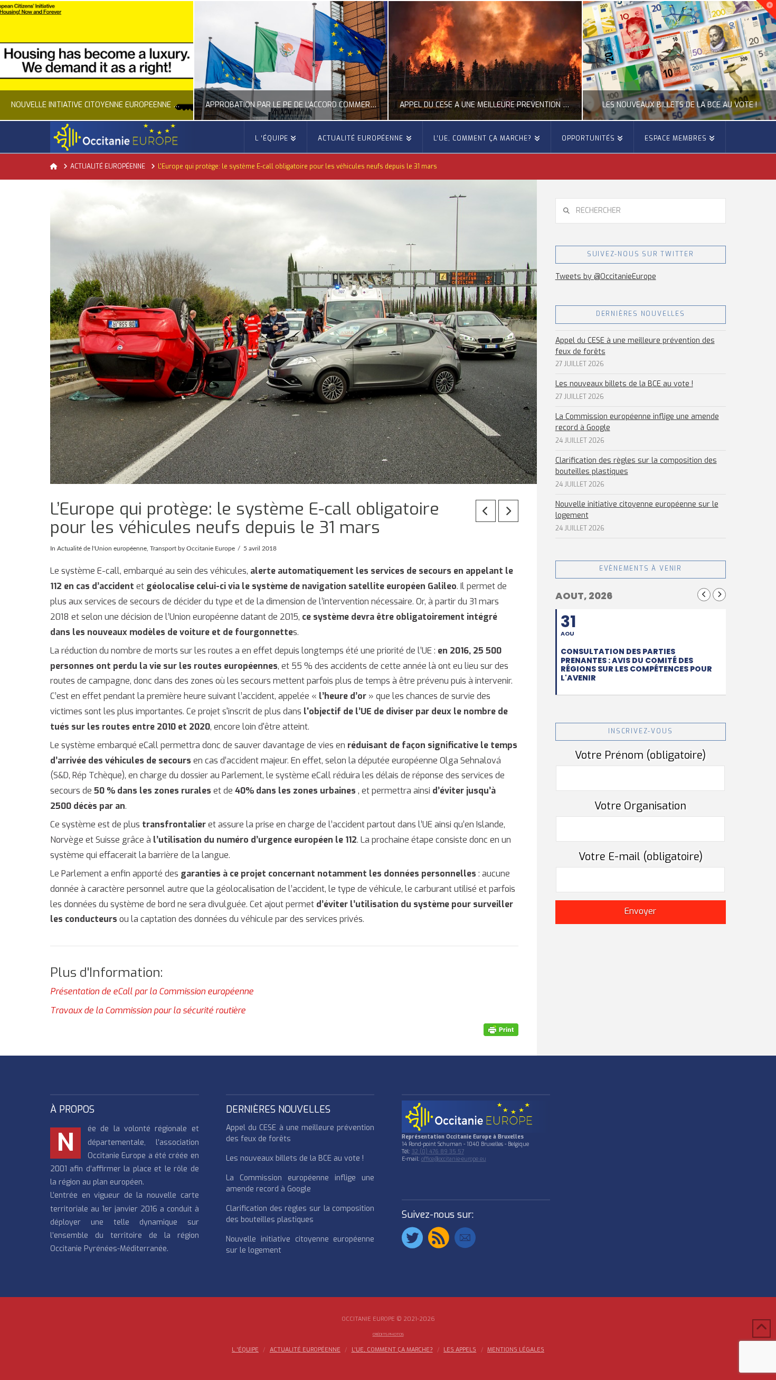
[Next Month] (719, 594)
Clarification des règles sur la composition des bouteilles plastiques (636, 466)
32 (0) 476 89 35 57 (438, 1151)
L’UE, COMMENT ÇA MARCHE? (392, 1350)
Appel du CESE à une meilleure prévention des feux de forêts (635, 346)
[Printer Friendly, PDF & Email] (501, 1029)
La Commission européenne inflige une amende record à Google (637, 422)
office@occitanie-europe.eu (453, 1158)
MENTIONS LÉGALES (515, 1350)
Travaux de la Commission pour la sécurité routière (147, 1010)
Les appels (459, 1350)
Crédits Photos (388, 1334)
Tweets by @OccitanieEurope (605, 277)
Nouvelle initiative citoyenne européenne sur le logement (636, 509)
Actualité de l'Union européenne (102, 548)
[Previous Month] (704, 594)
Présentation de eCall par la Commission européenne (151, 991)
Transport (163, 548)
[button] (766, 10)
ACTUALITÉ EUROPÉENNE (305, 1350)
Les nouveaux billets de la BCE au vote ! (624, 384)
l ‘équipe (245, 1350)
